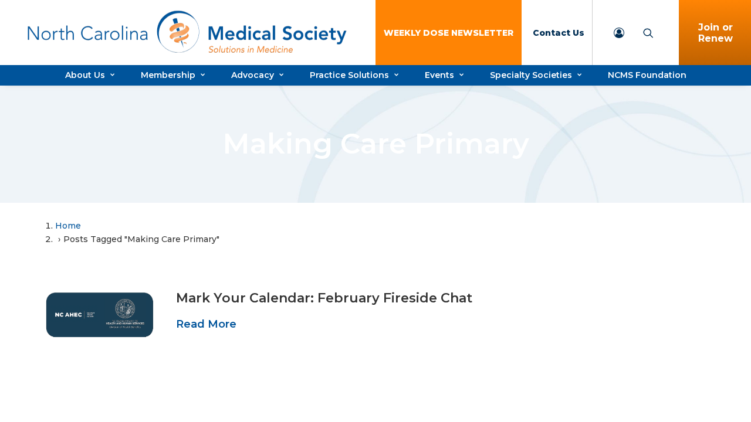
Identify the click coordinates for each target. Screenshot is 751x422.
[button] (100, 314)
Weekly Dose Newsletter (448, 33)
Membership (168, 75)
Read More (206, 324)
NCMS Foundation (647, 75)
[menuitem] (449, 32)
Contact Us (558, 33)
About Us (85, 75)
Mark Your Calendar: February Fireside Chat (324, 298)
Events (439, 75)
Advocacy (252, 75)
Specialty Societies (531, 75)
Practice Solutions (349, 75)
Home (68, 225)
